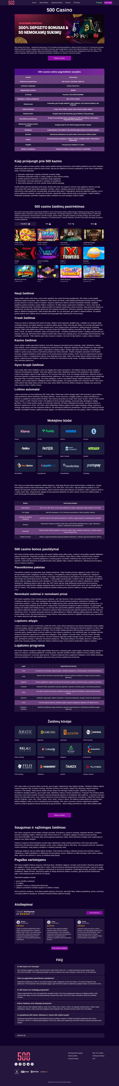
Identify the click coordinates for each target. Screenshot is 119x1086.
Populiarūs (24, 224)
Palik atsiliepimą (94, 912)
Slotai (92, 224)
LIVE (46, 224)
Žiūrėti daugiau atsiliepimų (59, 948)
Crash (69, 224)
